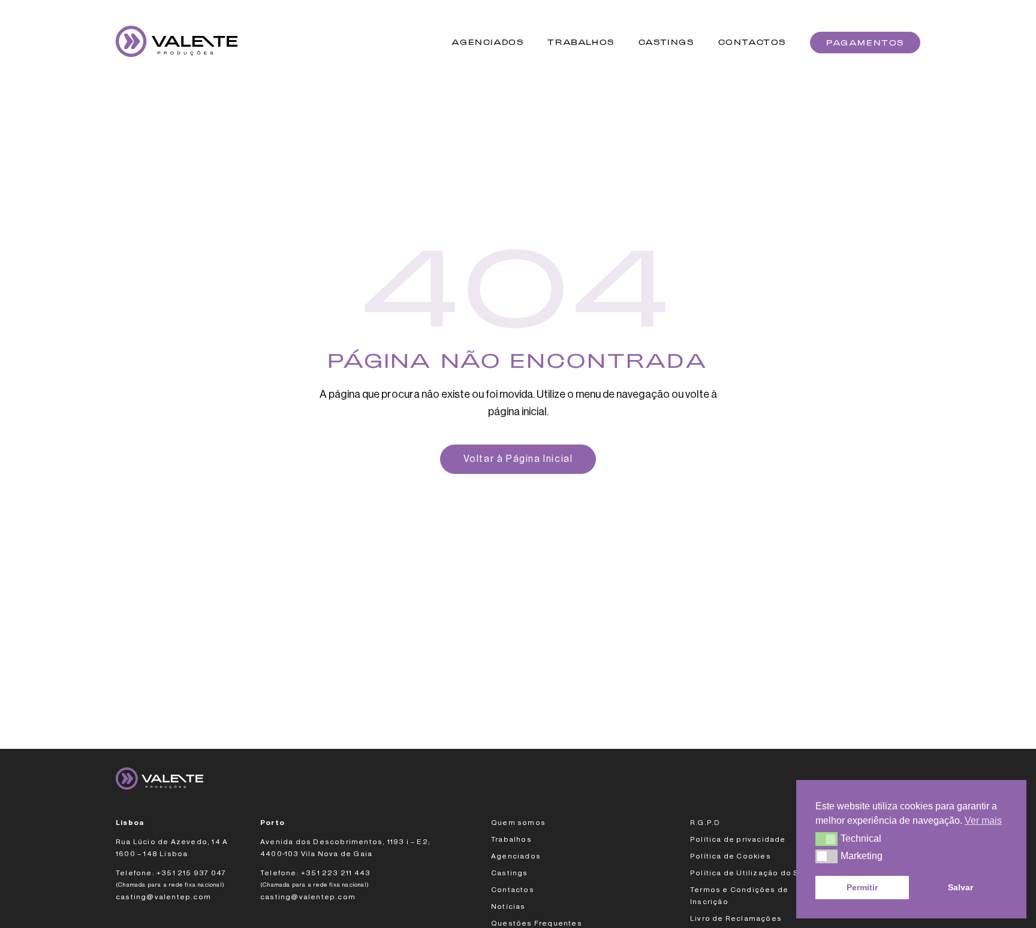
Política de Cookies (730, 856)
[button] (826, 838)
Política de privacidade (738, 839)
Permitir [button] (862, 887)
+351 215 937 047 (192, 872)
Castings (666, 42)
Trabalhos (580, 42)
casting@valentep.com (163, 896)
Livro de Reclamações (736, 918)
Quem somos (518, 822)
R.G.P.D (705, 822)
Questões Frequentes (536, 923)
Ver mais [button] (983, 820)
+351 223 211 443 (336, 872)
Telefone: (135, 872)
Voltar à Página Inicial (518, 459)
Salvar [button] (960, 887)
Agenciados (487, 42)
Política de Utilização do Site (750, 872)
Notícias (508, 906)
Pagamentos (865, 42)
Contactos (752, 42)
